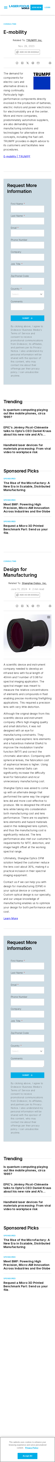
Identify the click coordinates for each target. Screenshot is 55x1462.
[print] (50, 63)
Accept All (27, 1456)
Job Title (17, 263)
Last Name (18, 215)
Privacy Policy (31, 1448)
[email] (38, 63)
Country (16, 288)
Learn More (11, 918)
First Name (18, 203)
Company (16, 251)
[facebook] (17, 63)
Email (15, 227)
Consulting (10, 24)
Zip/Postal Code (20, 275)
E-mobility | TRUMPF (17, 156)
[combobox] (27, 294)
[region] (27, 1449)
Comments (17, 301)
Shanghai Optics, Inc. (34, 583)
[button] (6, 7)
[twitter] (27, 63)
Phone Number (19, 239)
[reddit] (32, 63)
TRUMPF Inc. (34, 40)
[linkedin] (22, 63)
